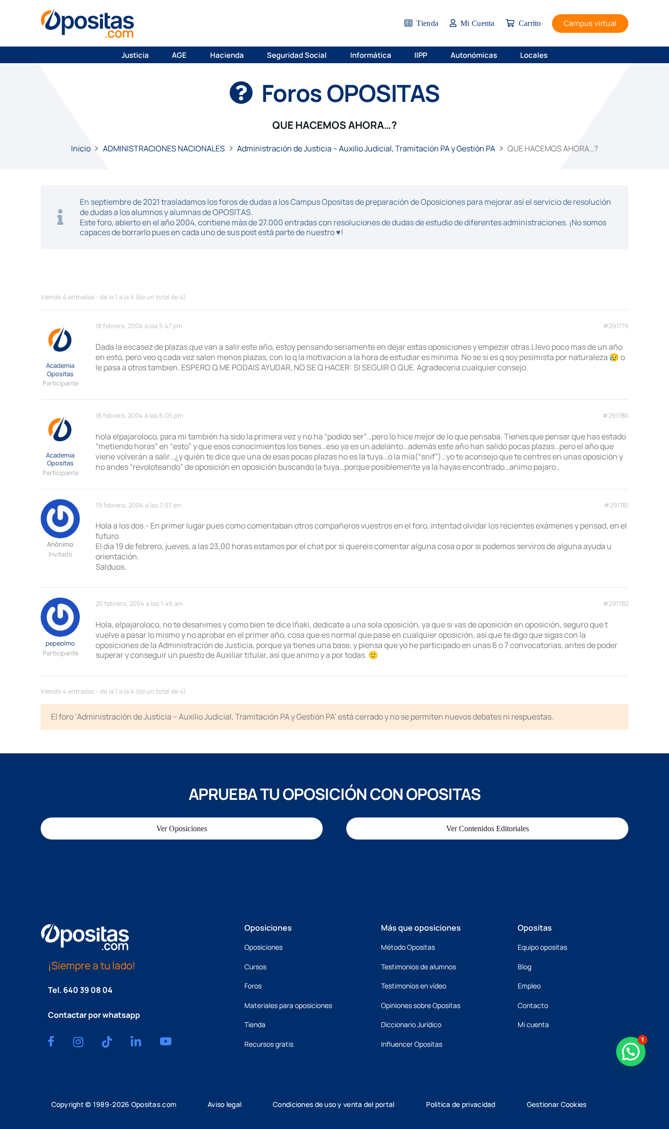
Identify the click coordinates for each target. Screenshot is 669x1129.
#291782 (615, 604)
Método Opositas (408, 947)
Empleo (529, 985)
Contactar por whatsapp (94, 1014)
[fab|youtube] (166, 1041)
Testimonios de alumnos (418, 966)
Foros (253, 985)
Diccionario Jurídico (411, 1024)
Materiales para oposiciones (288, 1005)
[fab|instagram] (78, 1042)
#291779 (615, 326)
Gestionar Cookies (557, 1104)
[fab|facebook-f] (51, 1041)
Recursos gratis (268, 1044)
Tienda (254, 1024)
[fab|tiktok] (107, 1042)
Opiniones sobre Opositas (420, 1005)
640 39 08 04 (88, 990)
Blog (524, 966)
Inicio (81, 148)
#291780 (615, 415)
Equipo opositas (542, 947)
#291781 (616, 505)
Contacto (533, 1005)
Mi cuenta (533, 1024)
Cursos (255, 966)
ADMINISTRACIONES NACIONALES (164, 148)
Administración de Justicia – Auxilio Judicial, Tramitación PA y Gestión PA (366, 148)
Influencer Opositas (411, 1044)
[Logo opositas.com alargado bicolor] (87, 23)
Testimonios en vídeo (413, 985)
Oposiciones (263, 947)
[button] (156, 54)
